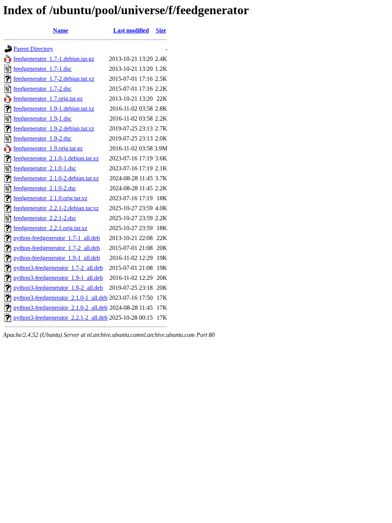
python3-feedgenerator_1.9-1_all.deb (58, 278)
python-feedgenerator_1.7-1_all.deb (56, 238)
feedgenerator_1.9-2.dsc (42, 138)
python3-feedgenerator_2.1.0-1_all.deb (60, 297)
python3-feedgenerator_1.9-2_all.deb (58, 287)
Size (161, 30)
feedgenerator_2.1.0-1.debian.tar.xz (56, 158)
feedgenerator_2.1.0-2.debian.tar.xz (56, 178)
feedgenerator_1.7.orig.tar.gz (48, 98)
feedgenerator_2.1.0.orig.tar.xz (50, 198)
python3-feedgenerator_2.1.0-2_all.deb (60, 307)
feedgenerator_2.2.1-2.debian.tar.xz (56, 208)
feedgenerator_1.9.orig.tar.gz (48, 148)
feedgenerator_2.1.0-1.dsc (44, 168)
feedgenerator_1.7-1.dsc (42, 68)
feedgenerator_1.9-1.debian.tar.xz (53, 108)
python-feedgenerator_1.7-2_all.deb (56, 248)
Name (60, 30)
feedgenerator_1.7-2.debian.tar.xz (53, 78)
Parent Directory (33, 49)
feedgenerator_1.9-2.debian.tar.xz (53, 128)
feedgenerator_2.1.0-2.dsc (44, 188)
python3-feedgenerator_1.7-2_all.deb (58, 268)
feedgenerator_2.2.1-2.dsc (44, 218)
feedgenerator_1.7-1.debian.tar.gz (53, 59)
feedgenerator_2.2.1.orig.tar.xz (50, 228)
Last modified (131, 30)
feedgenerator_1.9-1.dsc (42, 118)
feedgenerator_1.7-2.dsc (42, 88)
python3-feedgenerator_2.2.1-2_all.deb (60, 317)
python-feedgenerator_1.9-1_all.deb (56, 258)
